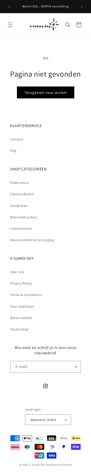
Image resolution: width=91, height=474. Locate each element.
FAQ (13, 150)
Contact (16, 139)
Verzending (19, 329)
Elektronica (19, 182)
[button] (10, 24)
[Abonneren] (75, 367)
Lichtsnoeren (21, 228)
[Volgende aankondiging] (81, 6)
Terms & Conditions (26, 294)
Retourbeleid (21, 317)
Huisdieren (19, 205)
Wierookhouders (23, 217)
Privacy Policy (21, 283)
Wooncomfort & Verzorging (32, 240)
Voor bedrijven (22, 306)
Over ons (17, 272)
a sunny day (37, 464)
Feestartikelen (22, 194)
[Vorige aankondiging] (9, 6)
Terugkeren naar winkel (46, 92)
